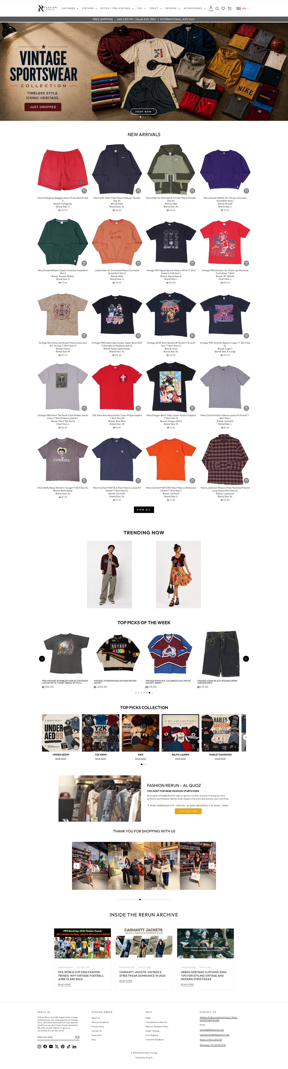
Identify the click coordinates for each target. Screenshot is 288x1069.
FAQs (148, 1018)
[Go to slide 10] (142, 899)
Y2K (140, 8)
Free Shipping (152, 1035)
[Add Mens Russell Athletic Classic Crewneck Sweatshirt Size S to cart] (84, 263)
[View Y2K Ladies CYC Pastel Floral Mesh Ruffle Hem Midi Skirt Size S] (178, 574)
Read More (64, 984)
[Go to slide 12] (148, 899)
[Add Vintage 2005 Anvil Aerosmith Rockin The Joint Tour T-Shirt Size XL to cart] (192, 335)
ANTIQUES (69, 8)
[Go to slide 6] (149, 693)
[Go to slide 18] (164, 899)
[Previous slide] (42, 659)
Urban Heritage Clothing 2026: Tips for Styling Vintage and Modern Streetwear (204, 975)
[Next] (246, 737)
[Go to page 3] (146, 764)
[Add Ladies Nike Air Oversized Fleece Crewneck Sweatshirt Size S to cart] (138, 263)
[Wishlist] (223, 8)
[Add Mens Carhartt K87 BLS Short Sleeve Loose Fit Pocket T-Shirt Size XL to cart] (138, 480)
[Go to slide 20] (169, 899)
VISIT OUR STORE (188, 811)
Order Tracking (152, 1031)
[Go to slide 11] (145, 899)
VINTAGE (88, 8)
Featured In (97, 1035)
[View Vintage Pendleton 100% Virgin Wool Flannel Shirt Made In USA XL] (106, 561)
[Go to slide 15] (156, 899)
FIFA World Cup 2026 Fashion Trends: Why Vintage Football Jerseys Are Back (81, 975)
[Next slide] (246, 659)
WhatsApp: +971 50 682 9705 (213, 1045)
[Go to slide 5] (146, 693)
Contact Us (97, 1031)
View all (144, 509)
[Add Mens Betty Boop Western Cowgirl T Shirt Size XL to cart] (84, 480)
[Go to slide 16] (159, 899)
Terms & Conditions (100, 1022)
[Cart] (229, 8)
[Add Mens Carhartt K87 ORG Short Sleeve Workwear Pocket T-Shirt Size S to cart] (192, 480)
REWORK (171, 8)
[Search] (217, 8)
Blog (94, 1039)
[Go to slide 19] (167, 899)
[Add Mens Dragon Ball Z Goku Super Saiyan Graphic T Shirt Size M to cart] (192, 408)
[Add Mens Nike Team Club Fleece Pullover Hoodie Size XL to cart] (138, 190)
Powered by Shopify (144, 1057)
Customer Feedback (155, 1039)
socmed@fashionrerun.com (212, 1029)
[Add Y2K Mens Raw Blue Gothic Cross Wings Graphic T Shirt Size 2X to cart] (138, 408)
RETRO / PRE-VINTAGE (116, 8)
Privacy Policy (98, 1026)
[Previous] (42, 737)
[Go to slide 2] (138, 693)
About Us (96, 1018)
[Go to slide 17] (161, 899)
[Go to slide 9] (140, 899)
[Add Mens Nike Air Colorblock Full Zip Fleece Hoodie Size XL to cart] (192, 190)
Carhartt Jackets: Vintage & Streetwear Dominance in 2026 (142, 973)
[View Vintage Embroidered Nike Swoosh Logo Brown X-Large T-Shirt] (110, 559)
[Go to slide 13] (151, 899)
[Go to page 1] (141, 764)
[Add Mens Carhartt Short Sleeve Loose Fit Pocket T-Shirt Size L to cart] (246, 408)
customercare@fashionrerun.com (215, 1034)
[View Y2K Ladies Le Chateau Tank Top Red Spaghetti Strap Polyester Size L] (178, 565)
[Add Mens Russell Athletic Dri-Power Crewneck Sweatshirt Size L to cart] (246, 190)
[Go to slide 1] (136, 693)
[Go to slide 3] (141, 693)
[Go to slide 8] (137, 899)
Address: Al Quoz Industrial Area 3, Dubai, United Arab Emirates (219, 1018)
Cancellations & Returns (156, 1022)
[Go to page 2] (144, 764)
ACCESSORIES (193, 8)
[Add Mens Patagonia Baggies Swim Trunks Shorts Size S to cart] (84, 190)
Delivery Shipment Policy (157, 1026)
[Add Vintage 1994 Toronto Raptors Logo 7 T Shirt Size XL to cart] (246, 335)
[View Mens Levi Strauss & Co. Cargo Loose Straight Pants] (110, 577)
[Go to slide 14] (153, 899)
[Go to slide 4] (144, 693)
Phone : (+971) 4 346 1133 (211, 1039)
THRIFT (154, 8)
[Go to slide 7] (152, 693)
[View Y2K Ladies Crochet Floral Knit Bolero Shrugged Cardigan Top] (175, 561)
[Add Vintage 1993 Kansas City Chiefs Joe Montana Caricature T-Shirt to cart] (246, 263)
